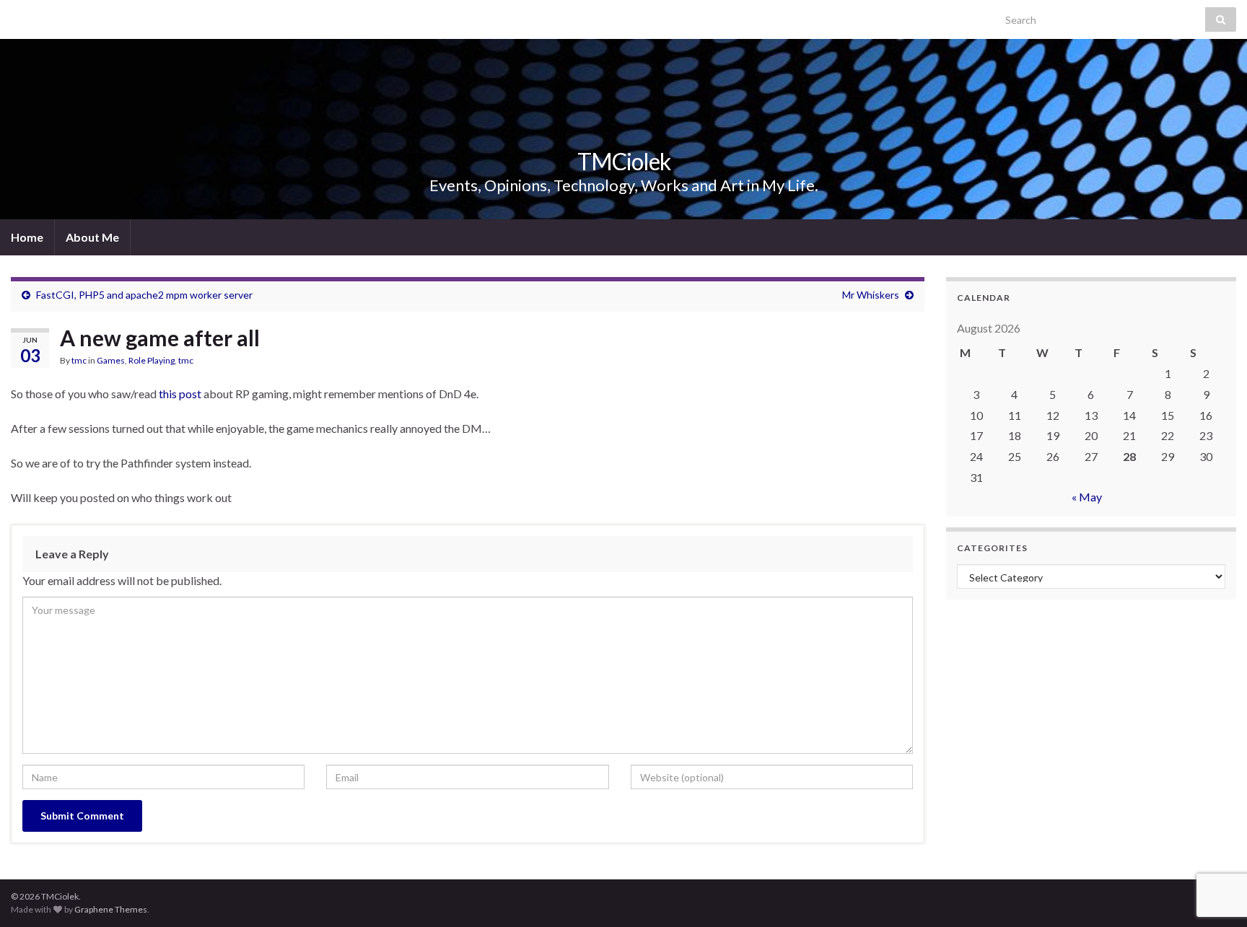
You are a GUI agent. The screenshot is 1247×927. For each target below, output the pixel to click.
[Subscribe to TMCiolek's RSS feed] (18, 15)
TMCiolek (623, 161)
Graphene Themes (110, 909)
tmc (79, 360)
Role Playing (151, 360)
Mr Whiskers (870, 295)
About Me (92, 237)
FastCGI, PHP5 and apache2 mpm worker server (144, 295)
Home (27, 237)
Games (111, 360)
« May (1087, 497)
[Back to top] (1214, 841)
